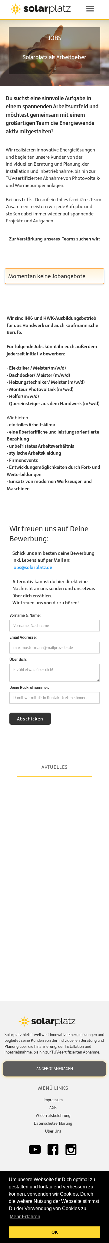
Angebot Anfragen (54, 1068)
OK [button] (54, 1232)
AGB (53, 1107)
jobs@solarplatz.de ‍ (32, 567)
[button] (90, 9)
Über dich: (18, 659)
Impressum (53, 1099)
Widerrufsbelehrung (53, 1115)
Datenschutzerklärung (53, 1123)
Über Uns (53, 1131)
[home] (42, 9)
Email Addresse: (23, 637)
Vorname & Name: (25, 615)
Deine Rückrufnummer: (29, 687)
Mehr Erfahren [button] (25, 1216)
